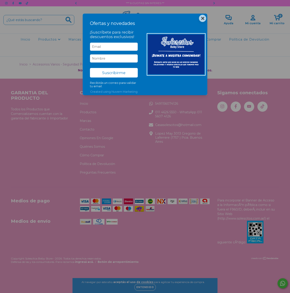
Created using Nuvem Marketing (114, 91)
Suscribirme (114, 72)
